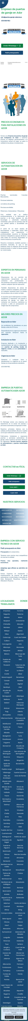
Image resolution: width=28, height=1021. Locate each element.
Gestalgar (7, 1003)
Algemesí (20, 634)
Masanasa (20, 708)
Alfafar (20, 651)
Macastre (6, 929)
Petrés (20, 974)
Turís (20, 736)
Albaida (7, 733)
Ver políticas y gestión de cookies (14, 1014)
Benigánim (7, 736)
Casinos (20, 830)
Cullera (6, 641)
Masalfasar (20, 870)
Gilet (20, 827)
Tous (7, 944)
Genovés (20, 813)
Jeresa (20, 851)
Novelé (6, 997)
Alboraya (6, 647)
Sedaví (6, 703)
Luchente (20, 823)
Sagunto (7, 614)
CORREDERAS (7, 513)
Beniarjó (20, 888)
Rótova (20, 922)
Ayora (20, 743)
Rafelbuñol (7, 724)
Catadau (20, 820)
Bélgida (20, 1006)
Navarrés (20, 796)
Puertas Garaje (2, 63)
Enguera (7, 743)
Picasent (7, 665)
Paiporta (20, 641)
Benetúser (20, 677)
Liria (20, 644)
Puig (6, 711)
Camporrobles (6, 913)
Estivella (20, 937)
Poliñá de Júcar (20, 837)
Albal (20, 674)
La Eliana (20, 671)
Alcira (20, 617)
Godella (20, 681)
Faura (7, 796)
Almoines (20, 858)
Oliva (7, 634)
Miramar (20, 864)
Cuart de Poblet (20, 637)
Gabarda (20, 941)
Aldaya (6, 631)
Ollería (20, 711)
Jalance (7, 959)
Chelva (20, 873)
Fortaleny (6, 971)
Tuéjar (20, 925)
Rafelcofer (20, 898)
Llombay (7, 823)
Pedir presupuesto (12, 53)
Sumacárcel (6, 932)
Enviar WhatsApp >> (10, 46)
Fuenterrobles (6, 1006)
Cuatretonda (7, 833)
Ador (20, 919)
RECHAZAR (9, 1017)
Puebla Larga (7, 769)
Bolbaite (20, 894)
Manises (7, 627)
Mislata (6, 617)
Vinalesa (20, 810)
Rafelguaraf (6, 837)
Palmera (20, 964)
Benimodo (7, 851)
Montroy (20, 833)
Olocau (6, 922)
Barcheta (6, 888)
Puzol (7, 671)
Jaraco (20, 739)
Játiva (20, 627)
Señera (20, 944)
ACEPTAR (19, 1017)
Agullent (20, 840)
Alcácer (7, 708)
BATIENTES (20, 510)
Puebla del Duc (6, 830)
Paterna (20, 614)
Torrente (20, 611)
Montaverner (7, 879)
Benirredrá (7, 891)
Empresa (6, 611)
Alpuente (20, 991)
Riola (20, 879)
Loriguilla (6, 937)
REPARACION (6, 520)
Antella (6, 894)
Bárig (20, 910)
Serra (7, 810)
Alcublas (7, 991)
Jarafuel (20, 985)
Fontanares (6, 967)
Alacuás (20, 624)
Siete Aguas (6, 919)
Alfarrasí (20, 929)
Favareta (20, 861)
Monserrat (7, 746)
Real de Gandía (20, 854)
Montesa (20, 906)
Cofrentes (20, 971)
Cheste (20, 715)
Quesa (20, 1003)
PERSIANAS (20, 513)
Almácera (20, 724)
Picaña (20, 690)
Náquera (20, 757)
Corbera (20, 792)
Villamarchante (7, 718)
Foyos (20, 727)
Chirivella (6, 624)
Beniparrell (7, 870)
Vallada (7, 792)
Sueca (20, 631)
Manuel (7, 827)
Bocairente (20, 764)
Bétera (6, 654)
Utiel (20, 687)
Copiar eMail (14, 493)
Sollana (7, 760)
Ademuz (7, 903)
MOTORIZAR (20, 517)
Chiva (7, 684)
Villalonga (7, 772)
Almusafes (7, 715)
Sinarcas (6, 941)
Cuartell (7, 906)
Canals (6, 681)
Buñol (20, 699)
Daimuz (7, 805)
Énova (20, 967)
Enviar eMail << (14, 487)
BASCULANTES (7, 510)
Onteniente (20, 621)
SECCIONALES (7, 517)
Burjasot (7, 621)
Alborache (7, 964)
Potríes (6, 979)
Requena (6, 651)
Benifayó (6, 687)
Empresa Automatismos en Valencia (14, 63)
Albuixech (20, 781)
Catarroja (6, 637)
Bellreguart (20, 769)
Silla (20, 659)
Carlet (6, 674)
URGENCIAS (7, 523)
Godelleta (20, 799)
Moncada (20, 647)
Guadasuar (6, 739)
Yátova (6, 854)
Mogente (20, 760)
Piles (20, 817)
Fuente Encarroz (20, 772)
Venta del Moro (20, 903)
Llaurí (7, 925)
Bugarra (7, 994)
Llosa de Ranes (20, 776)
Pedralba (6, 820)
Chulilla (20, 994)
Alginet (20, 684)
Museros (7, 757)
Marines (20, 891)
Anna (7, 817)
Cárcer (6, 858)
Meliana (7, 699)
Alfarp (6, 910)
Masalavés (20, 882)
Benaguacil (6, 696)
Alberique (20, 696)
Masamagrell (7, 677)
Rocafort (20, 733)
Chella (6, 813)
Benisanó (6, 861)
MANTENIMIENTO (20, 520)
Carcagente (6, 644)
